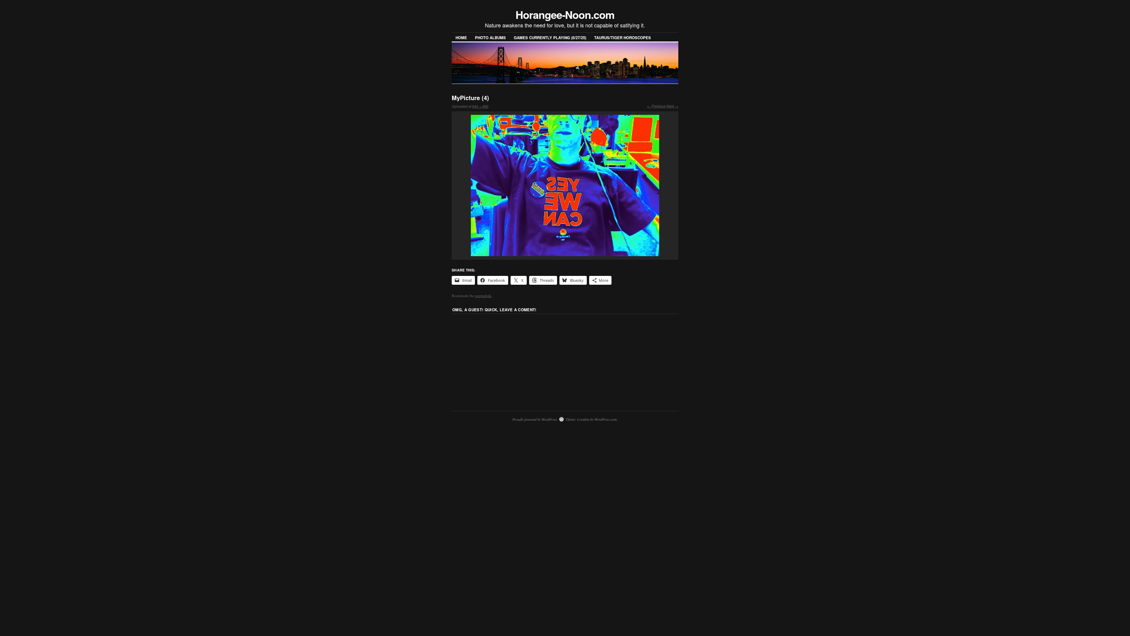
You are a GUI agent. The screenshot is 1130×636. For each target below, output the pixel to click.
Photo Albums (490, 37)
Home (461, 37)
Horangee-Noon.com (565, 14)
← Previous (656, 105)
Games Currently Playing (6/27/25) (550, 37)
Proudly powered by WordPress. (535, 419)
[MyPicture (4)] (565, 185)
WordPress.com (605, 419)
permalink (483, 295)
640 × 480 (480, 106)
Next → (672, 105)
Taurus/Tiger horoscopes (622, 37)
